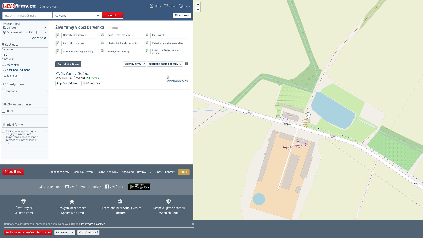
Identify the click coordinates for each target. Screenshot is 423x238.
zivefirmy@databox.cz (85, 187)
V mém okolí (12, 65)
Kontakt (170, 172)
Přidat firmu (181, 15)
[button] (155, 6)
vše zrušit (37, 38)
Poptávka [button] (67, 83)
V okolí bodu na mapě (17, 70)
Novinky (141, 172)
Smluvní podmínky (107, 172)
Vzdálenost (11, 76)
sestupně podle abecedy (164, 64)
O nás (158, 172)
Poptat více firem (68, 64)
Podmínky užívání (83, 172)
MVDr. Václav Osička (71, 74)
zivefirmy (116, 187)
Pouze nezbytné (65, 232)
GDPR (184, 172)
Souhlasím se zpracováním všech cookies (28, 232)
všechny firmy (133, 64)
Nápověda (128, 172)
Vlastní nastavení (88, 232)
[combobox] (28, 15)
